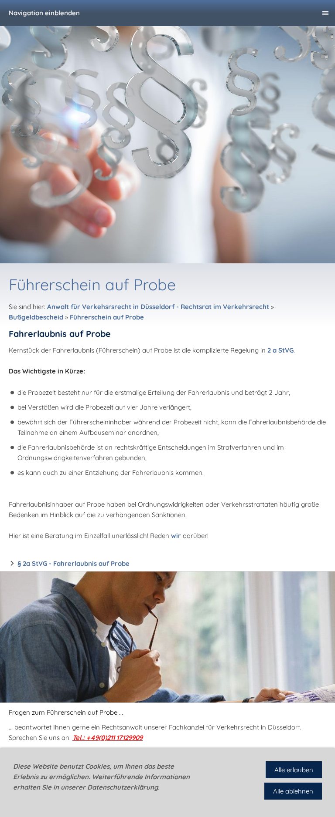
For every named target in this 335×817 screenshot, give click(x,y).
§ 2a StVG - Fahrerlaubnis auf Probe (73, 563)
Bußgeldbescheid (36, 317)
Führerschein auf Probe (107, 317)
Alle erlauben (293, 770)
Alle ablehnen (293, 791)
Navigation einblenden (44, 13)
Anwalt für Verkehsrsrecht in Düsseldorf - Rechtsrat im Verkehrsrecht (158, 307)
